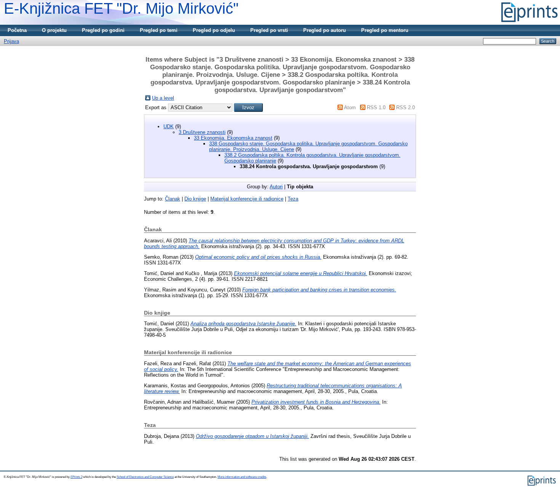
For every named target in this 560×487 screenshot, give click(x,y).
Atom (350, 107)
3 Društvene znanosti (202, 132)
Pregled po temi (159, 30)
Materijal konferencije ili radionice (246, 199)
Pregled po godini (103, 30)
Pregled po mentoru (384, 30)
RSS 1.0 (376, 107)
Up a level (163, 98)
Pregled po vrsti (269, 30)
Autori (276, 186)
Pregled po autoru (324, 30)
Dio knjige (195, 199)
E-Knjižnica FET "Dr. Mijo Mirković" (121, 8)
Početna (17, 30)
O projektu (54, 30)
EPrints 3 (76, 477)
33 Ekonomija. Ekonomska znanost (233, 138)
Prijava (11, 41)
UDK (168, 126)
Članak (172, 199)
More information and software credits (242, 477)
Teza (293, 199)
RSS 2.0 (405, 107)
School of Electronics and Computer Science (145, 477)
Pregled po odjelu (214, 30)
